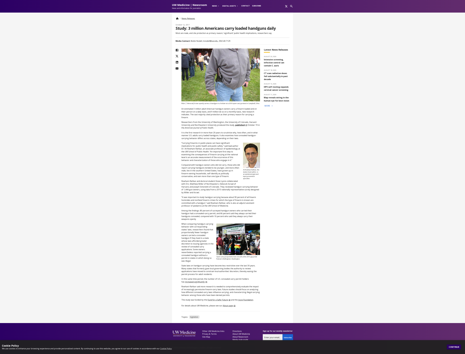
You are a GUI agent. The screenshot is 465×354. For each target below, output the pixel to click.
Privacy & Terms (209, 334)
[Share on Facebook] (177, 50)
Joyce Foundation (245, 300)
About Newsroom (240, 337)
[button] (216, 6)
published (240, 125)
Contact (245, 6)
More (268, 106)
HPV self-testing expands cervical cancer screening (276, 88)
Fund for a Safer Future (218, 300)
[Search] (291, 6)
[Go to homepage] (177, 18)
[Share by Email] (177, 68)
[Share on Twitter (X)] (177, 56)
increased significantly (195, 281)
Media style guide (240, 339)
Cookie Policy (166, 348)
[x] (286, 6)
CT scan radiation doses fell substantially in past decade (276, 76)
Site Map (206, 337)
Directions (237, 331)
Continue (454, 347)
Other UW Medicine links (213, 331)
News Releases (188, 18)
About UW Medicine (241, 334)
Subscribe (256, 6)
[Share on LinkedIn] (177, 62)
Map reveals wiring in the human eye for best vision (276, 99)
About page (228, 305)
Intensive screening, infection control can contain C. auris (274, 62)
